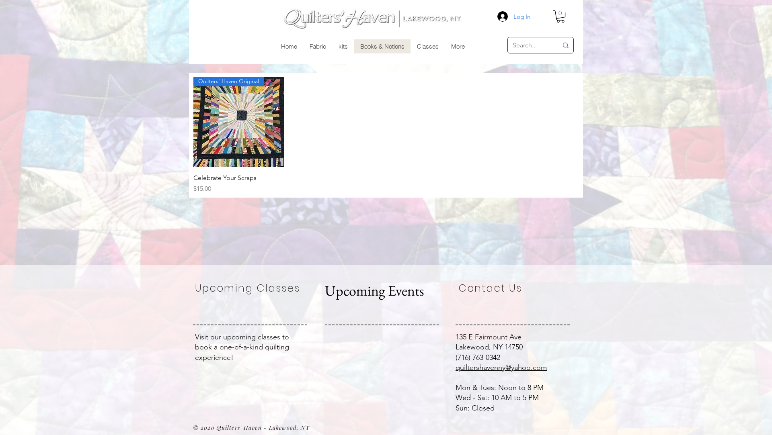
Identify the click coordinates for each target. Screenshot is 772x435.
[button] (560, 16)
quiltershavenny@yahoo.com (501, 367)
